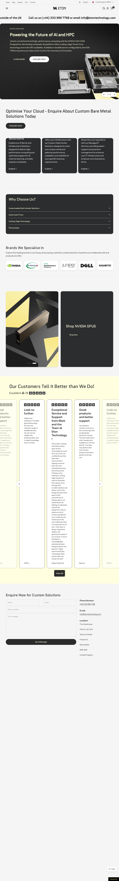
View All (59, 573)
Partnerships (14, 228)
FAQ (26, 2)
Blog (13, 2)
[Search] (104, 8)
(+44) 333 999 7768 (87, 604)
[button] (19, 484)
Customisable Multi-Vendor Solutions (24, 208)
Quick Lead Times (16, 215)
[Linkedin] (79, 2)
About (8, 2)
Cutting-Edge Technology (19, 221)
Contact (32, 2)
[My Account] (108, 8)
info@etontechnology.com (90, 614)
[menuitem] (8, 2)
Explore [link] (12, 169)
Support (20, 2)
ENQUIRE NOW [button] (39, 59)
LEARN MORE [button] (19, 59)
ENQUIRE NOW (15, 126)
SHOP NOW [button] (74, 335)
